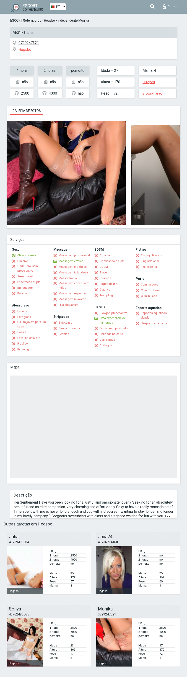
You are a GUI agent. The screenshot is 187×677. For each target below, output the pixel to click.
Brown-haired (153, 93)
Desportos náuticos (154, 323)
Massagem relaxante (72, 299)
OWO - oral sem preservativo (27, 268)
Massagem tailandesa (73, 272)
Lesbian (64, 334)
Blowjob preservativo (113, 313)
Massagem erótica (71, 261)
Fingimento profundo (114, 328)
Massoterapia (68, 278)
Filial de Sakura (68, 304)
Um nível (23, 261)
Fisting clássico (151, 255)
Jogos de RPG (109, 284)
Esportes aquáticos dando (154, 315)
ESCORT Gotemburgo (25, 20)
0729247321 (28, 43)
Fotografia (24, 317)
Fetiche (22, 293)
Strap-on (105, 278)
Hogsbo (49, 20)
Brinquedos (25, 287)
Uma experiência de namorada (113, 320)
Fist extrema (149, 266)
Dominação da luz (112, 261)
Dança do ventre (69, 328)
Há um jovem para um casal (31, 324)
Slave (103, 272)
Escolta (22, 311)
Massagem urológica (73, 266)
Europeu (149, 82)
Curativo (105, 289)
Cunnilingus (107, 339)
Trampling (106, 295)
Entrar (172, 7)
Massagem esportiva (72, 293)
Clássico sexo (26, 255)
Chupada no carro (111, 334)
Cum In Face (149, 296)
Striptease (65, 322)
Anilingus (106, 345)
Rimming (23, 349)
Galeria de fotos (27, 111)
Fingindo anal (150, 261)
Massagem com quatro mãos (74, 285)
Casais (21, 332)
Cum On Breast (150, 290)
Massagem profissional (74, 255)
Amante (105, 255)
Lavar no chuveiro (28, 338)
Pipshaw (23, 343)
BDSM (104, 266)
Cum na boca (149, 284)
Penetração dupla (28, 282)
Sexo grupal (25, 276)
